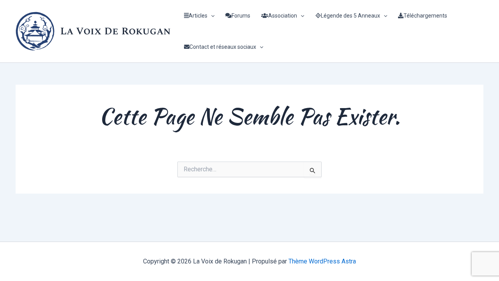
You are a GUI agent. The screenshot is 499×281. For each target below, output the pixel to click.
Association (282, 15)
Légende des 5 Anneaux (350, 15)
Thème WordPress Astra (322, 261)
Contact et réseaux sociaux (222, 47)
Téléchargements (425, 15)
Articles (198, 15)
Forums (241, 15)
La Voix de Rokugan (115, 31)
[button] (210, 15)
